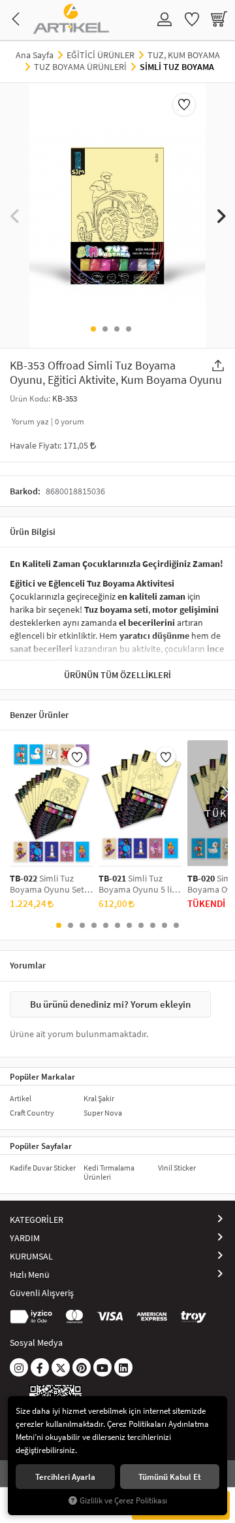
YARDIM (25, 1238)
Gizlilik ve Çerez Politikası (123, 1500)
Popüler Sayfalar (41, 1145)
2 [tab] (105, 329)
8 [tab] (141, 925)
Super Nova (103, 1113)
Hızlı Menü (30, 1274)
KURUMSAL (31, 1256)
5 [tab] (105, 925)
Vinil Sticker (177, 1167)
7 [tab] (129, 925)
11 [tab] (176, 925)
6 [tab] (117, 925)
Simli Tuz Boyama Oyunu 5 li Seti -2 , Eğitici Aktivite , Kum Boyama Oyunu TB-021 (140, 884)
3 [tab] (116, 329)
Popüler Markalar (42, 1076)
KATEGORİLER (36, 1219)
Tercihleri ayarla (65, 1476)
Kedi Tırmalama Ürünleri (109, 1172)
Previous (14, 215)
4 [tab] (128, 329)
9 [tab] (152, 925)
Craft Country (32, 1113)
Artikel (20, 1098)
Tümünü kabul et (169, 1476)
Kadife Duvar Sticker (43, 1167)
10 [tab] (164, 925)
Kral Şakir (99, 1098)
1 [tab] (93, 329)
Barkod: (25, 491)
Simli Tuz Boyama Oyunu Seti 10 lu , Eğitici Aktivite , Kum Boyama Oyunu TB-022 (51, 884)
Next (220, 215)
